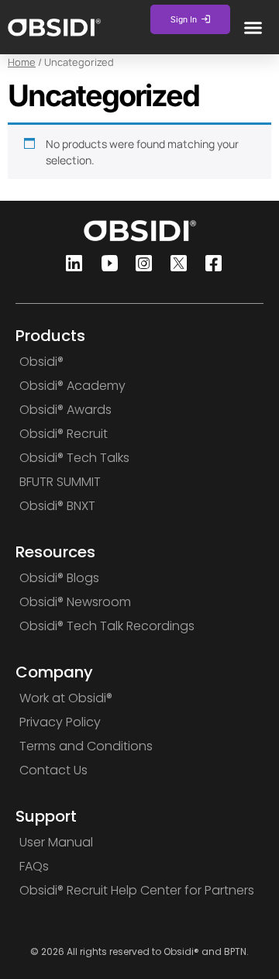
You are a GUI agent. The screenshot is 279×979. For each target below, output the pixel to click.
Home (22, 62)
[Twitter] (174, 264)
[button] (252, 27)
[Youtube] (104, 264)
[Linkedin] (69, 264)
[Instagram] (139, 264)
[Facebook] (209, 264)
